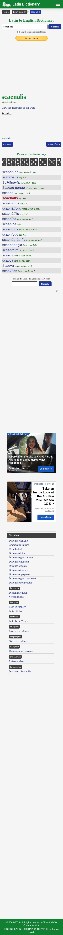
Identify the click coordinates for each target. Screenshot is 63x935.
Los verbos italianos (19, 631)
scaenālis (35, 12)
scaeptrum (18, 250)
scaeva (17, 255)
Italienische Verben (18, 621)
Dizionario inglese (18, 565)
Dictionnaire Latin (18, 592)
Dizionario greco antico (21, 557)
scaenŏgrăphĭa (22, 239)
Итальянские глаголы (21, 651)
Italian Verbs (15, 611)
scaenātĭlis (15, 213)
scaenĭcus (19, 229)
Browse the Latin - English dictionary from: (32, 279)
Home (6, 12)
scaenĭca (17, 219)
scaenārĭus (15, 203)
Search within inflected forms (33, 32)
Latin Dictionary (17, 606)
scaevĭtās (18, 271)
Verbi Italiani (15, 549)
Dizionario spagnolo (19, 574)
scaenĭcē (11, 224)
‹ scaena (7, 144)
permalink (6, 138)
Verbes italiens (16, 596)
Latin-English (19, 12)
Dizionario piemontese (20, 582)
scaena (16, 193)
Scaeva (17, 265)
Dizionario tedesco (18, 570)
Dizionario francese (19, 561)
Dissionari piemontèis (20, 671)
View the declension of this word (18, 107)
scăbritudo (19, 172)
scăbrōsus (14, 177)
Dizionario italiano (18, 540)
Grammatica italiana (19, 545)
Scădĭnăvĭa (19, 182)
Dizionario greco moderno (22, 578)
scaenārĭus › (54, 144)
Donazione (31, 38)
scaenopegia (20, 245)
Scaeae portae (23, 187)
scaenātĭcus (21, 208)
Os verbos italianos (18, 641)
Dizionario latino (17, 553)
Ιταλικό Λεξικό (16, 661)
